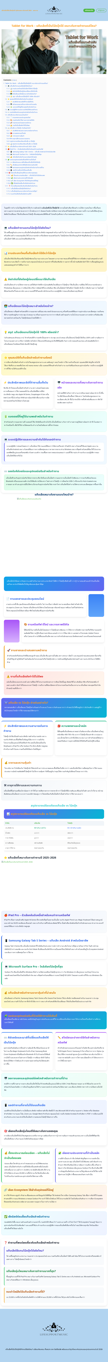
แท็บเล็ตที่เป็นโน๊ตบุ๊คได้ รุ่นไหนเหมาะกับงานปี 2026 (16, 10)
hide (14, 80)
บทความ (35, 10)
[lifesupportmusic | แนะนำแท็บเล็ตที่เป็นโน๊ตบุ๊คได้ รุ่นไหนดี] (54, 10)
